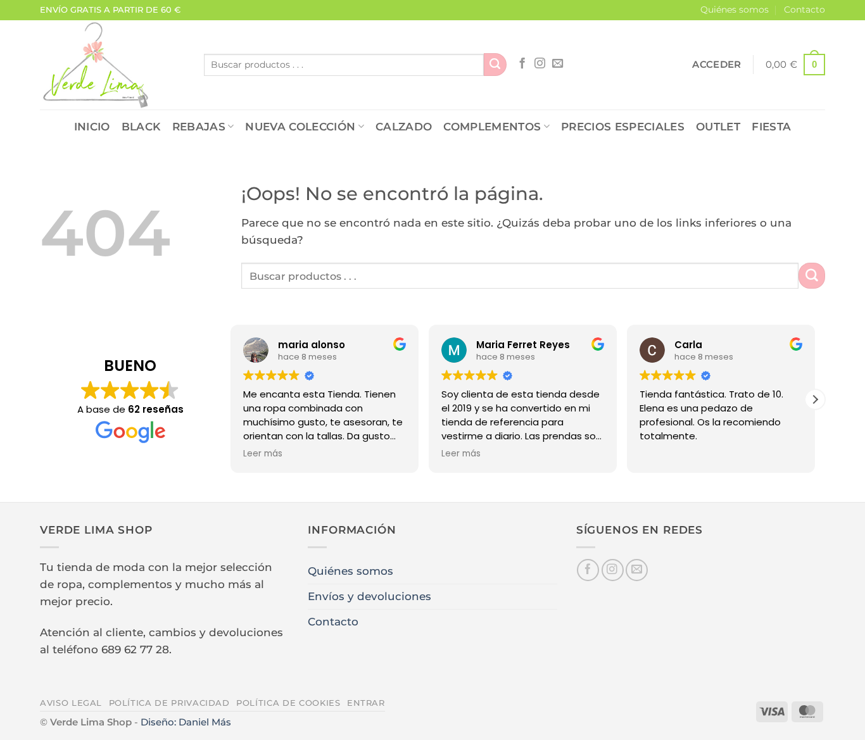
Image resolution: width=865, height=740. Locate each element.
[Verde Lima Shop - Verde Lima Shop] (112, 65)
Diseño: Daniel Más (186, 722)
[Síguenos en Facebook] (522, 64)
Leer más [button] (262, 454)
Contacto (804, 9)
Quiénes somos (734, 9)
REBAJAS (198, 126)
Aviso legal (71, 703)
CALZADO (404, 126)
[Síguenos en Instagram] (539, 64)
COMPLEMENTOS (492, 126)
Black (141, 126)
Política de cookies (288, 703)
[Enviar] (495, 64)
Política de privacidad (169, 703)
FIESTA (771, 126)
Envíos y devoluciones (369, 596)
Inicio (92, 126)
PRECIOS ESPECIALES (623, 126)
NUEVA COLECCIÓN (300, 126)
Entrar (366, 703)
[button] (716, 64)
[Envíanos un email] (557, 64)
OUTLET (718, 126)
